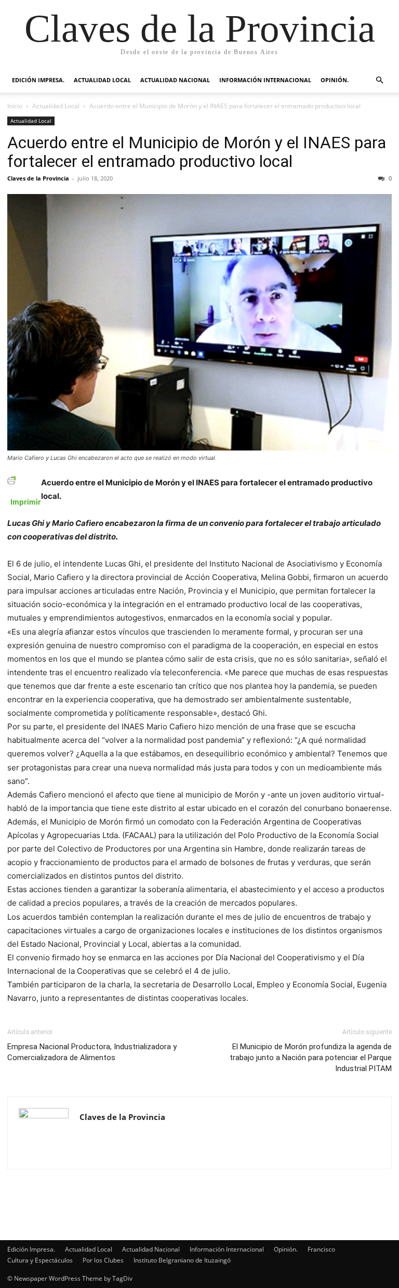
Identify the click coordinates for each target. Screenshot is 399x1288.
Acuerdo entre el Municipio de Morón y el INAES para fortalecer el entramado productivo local (196, 152)
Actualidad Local (102, 80)
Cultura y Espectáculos (40, 1260)
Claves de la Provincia (38, 178)
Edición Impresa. (38, 80)
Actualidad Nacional (175, 80)
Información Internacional (265, 80)
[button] (379, 80)
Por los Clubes (103, 1260)
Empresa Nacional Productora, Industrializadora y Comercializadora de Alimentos (92, 1052)
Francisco (321, 1249)
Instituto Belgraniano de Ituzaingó (182, 1260)
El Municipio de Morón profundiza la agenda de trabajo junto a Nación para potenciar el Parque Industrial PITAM (311, 1057)
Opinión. (335, 80)
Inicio (14, 105)
